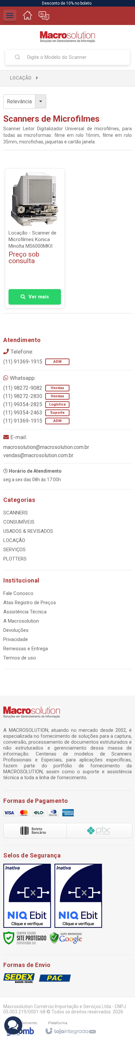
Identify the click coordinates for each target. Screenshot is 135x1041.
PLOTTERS (15, 559)
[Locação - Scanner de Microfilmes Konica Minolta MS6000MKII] (34, 238)
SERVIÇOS (14, 550)
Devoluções (16, 630)
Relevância (19, 101)
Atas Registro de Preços (29, 603)
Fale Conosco (18, 593)
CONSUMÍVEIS (18, 522)
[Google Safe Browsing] (65, 937)
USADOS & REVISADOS (28, 531)
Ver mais (39, 297)
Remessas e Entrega (25, 649)
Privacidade (15, 639)
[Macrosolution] (67, 37)
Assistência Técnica (25, 612)
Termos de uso (19, 658)
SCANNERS (15, 513)
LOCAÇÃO (20, 78)
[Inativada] (27, 896)
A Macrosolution (21, 621)
